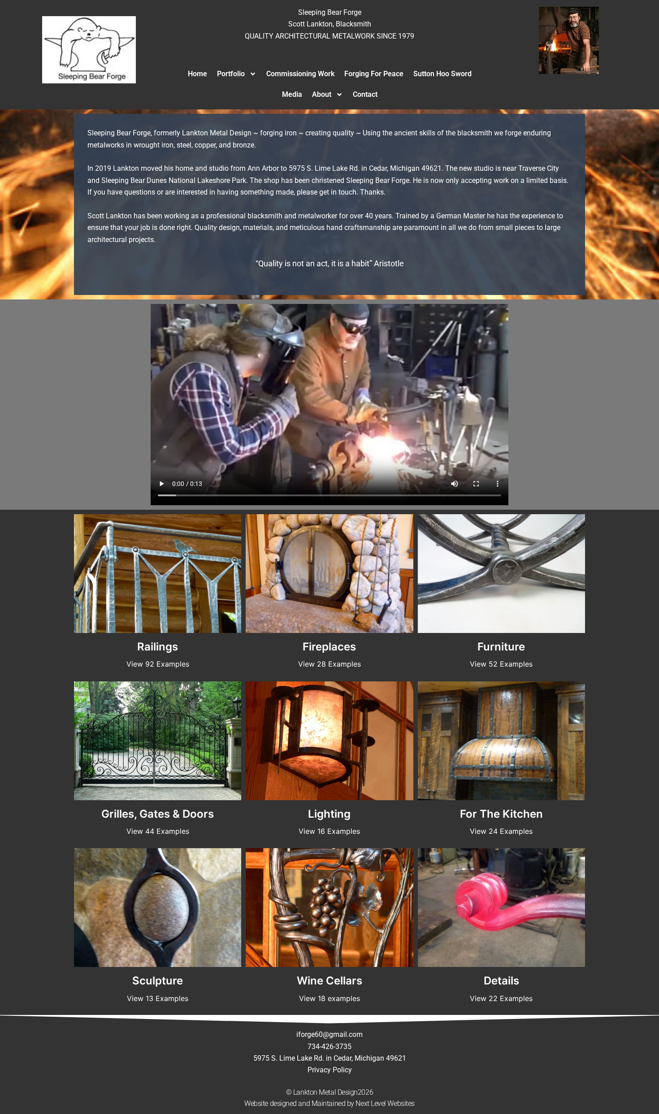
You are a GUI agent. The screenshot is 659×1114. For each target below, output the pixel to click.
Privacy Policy (330, 1070)
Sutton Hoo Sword (442, 73)
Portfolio (231, 73)
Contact (365, 94)
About (321, 94)
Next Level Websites (385, 1103)
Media (292, 94)
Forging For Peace (373, 73)
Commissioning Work (300, 73)
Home (197, 73)
